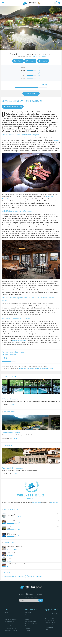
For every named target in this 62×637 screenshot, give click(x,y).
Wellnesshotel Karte (9, 615)
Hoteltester (27, 617)
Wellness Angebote (9, 621)
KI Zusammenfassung (14, 107)
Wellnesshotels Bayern (50, 616)
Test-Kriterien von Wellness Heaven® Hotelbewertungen (36, 368)
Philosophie (27, 628)
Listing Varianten (29, 630)
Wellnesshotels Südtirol (50, 625)
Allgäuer (56, 140)
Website (44, 61)
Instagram (39, 594)
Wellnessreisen (39, 576)
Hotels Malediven (49, 627)
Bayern (35, 56)
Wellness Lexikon (9, 623)
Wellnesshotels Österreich (51, 618)
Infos (6, 47)
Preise (19, 61)
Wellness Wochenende (19, 340)
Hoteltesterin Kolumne (30, 621)
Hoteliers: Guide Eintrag (10, 628)
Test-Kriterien (28, 612)
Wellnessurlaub (21, 576)
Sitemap (47, 629)
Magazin (27, 619)
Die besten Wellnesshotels (11, 617)
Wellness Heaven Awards (31, 623)
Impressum (7, 630)
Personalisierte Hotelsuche (11, 619)
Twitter (22, 594)
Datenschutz (14, 630)
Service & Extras (31, 93)
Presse (6, 612)
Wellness (30, 576)
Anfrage (31, 61)
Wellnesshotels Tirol (49, 620)
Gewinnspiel (8, 626)
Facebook (30, 594)
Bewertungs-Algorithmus (31, 615)
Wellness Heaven (29, 626)
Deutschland (43, 56)
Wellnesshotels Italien (50, 622)
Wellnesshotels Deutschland (51, 614)
